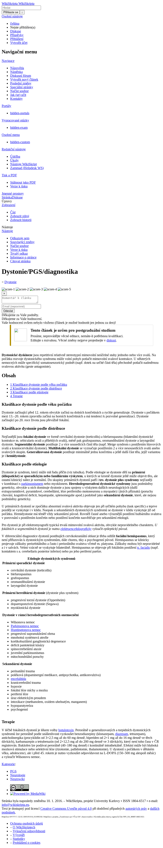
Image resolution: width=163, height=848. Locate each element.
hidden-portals (19, 113)
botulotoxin (66, 730)
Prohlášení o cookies (26, 842)
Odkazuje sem (19, 238)
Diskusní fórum (20, 75)
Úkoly (14, 160)
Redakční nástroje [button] (14, 149)
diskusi (111, 340)
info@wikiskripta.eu (15, 805)
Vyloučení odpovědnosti (29, 831)
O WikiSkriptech (24, 827)
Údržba (15, 156)
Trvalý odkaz (19, 253)
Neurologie (17, 775)
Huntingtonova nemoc (26, 630)
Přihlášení (16, 39)
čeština (14, 23)
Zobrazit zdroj (19, 216)
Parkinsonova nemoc (25, 626)
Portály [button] (6, 106)
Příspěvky (17, 35)
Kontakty (16, 98)
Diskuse (15, 31)
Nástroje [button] (7, 227)
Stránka (7, 197)
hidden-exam (19, 127)
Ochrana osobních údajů (26, 823)
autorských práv (136, 808)
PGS (13, 771)
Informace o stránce (23, 257)
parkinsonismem (32, 483)
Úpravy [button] (7, 201)
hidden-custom (20, 142)
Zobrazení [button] (8, 205)
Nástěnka (16, 72)
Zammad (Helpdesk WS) (27, 168)
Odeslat (8, 311)
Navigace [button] (8, 61)
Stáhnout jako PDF (23, 182)
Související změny (22, 242)
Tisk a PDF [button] (9, 175)
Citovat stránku (20, 261)
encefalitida (18, 679)
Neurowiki (17, 779)
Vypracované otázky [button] (15, 120)
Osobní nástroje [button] (12, 16)
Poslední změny (20, 83)
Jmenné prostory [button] (13, 193)
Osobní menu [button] (11, 135)
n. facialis (143, 547)
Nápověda (17, 68)
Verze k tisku (19, 186)
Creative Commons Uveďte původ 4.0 (66, 808)
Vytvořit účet (18, 42)
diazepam (121, 734)
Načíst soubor (19, 91)
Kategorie (8, 764)
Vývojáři (19, 835)
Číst (12, 212)
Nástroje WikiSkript (23, 164)
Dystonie (10, 282)
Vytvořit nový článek (24, 79)
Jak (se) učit (18, 95)
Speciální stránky (21, 87)
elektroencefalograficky (75, 529)
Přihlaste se (10, 12)
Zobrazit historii (20, 220)
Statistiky (19, 839)
